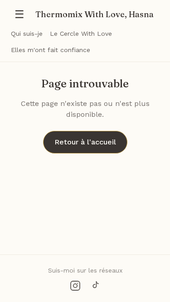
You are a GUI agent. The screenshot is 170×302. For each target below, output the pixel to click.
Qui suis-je (27, 33)
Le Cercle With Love (81, 33)
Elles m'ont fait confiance (50, 49)
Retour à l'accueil (85, 142)
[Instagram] (75, 285)
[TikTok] (95, 285)
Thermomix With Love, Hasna (94, 14)
